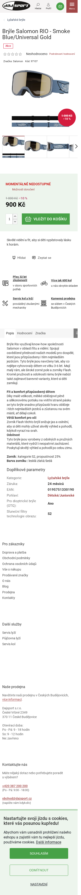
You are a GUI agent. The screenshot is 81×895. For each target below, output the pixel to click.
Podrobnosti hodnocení (62, 54)
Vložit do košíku (50, 219)
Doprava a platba (14, 552)
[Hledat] (38, 5)
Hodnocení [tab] (24, 333)
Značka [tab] (40, 333)
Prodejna (8, 592)
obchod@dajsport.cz (17, 798)
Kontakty (8, 598)
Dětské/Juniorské (61, 495)
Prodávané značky (15, 575)
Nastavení (38, 884)
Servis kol (8, 644)
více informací (12, 699)
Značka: (13, 61)
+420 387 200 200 (15, 786)
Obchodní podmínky (16, 558)
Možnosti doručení (23, 189)
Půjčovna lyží (11, 638)
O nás (6, 581)
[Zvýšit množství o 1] (15, 216)
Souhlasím (39, 853)
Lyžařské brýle (59, 478)
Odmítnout (39, 870)
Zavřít (35, 253)
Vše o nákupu (11, 569)
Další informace (48, 842)
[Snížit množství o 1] (15, 221)
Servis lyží (9, 632)
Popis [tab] (10, 333)
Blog (5, 586)
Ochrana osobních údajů (19, 564)
